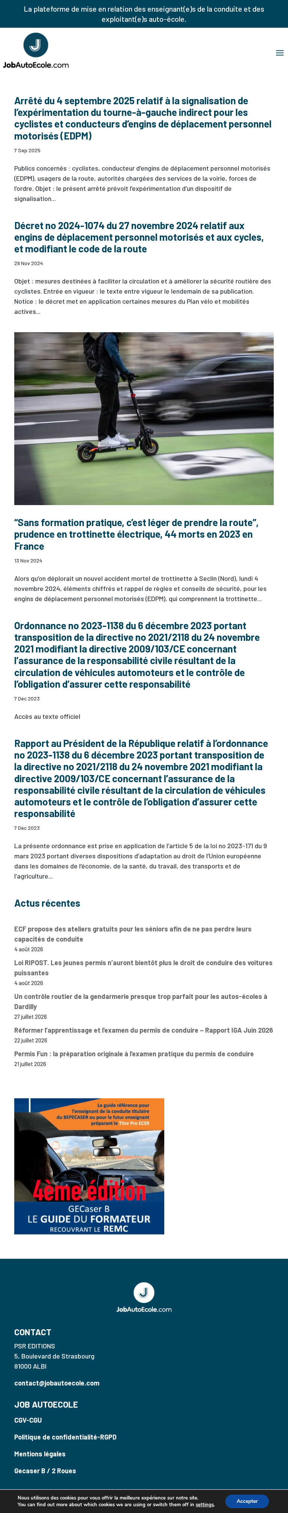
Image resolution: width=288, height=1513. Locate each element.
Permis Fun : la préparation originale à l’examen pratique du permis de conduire (134, 1054)
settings (205, 1504)
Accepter (247, 1501)
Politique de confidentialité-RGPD (65, 1437)
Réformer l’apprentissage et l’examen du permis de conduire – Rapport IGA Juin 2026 (143, 1030)
